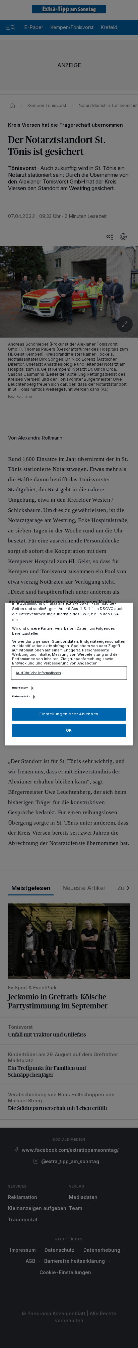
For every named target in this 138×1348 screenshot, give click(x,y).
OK (69, 730)
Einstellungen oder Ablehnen (69, 714)
